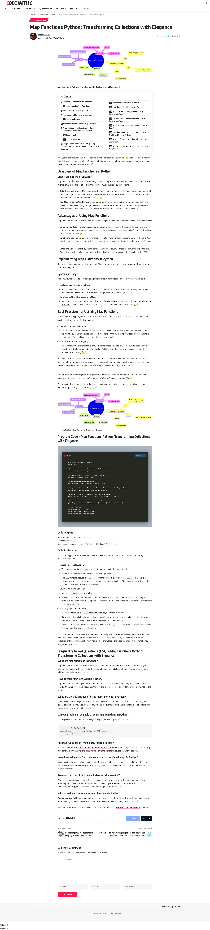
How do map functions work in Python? (128, 107)
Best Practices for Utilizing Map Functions (79, 124)
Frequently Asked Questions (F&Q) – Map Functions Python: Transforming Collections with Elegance (80, 146)
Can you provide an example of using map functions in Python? (127, 119)
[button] (4, 3)
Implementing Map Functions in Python (78, 115)
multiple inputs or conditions (117, 783)
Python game (86, 320)
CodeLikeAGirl (44, 34)
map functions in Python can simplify (107, 634)
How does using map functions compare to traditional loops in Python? (127, 133)
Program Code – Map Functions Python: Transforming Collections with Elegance (77, 129)
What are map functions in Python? (126, 103)
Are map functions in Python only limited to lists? (128, 126)
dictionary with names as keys (89, 612)
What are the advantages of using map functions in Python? (126, 112)
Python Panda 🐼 (39, 20)
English (5, 925)
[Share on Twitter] (164, 36)
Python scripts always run (70, 387)
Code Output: (71, 135)
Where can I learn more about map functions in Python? (128, 147)
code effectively (92, 349)
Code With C (19, 2)
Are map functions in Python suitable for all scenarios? (128, 140)
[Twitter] (176, 907)
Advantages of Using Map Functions (77, 110)
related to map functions (128, 807)
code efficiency (141, 705)
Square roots (77, 509)
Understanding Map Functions (78, 106)
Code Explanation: (74, 139)
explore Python (72, 798)
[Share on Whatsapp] (168, 36)
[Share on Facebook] (160, 36)
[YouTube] (179, 907)
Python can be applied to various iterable (96, 747)
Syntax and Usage (73, 119)
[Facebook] (172, 907)
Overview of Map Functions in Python (77, 102)
